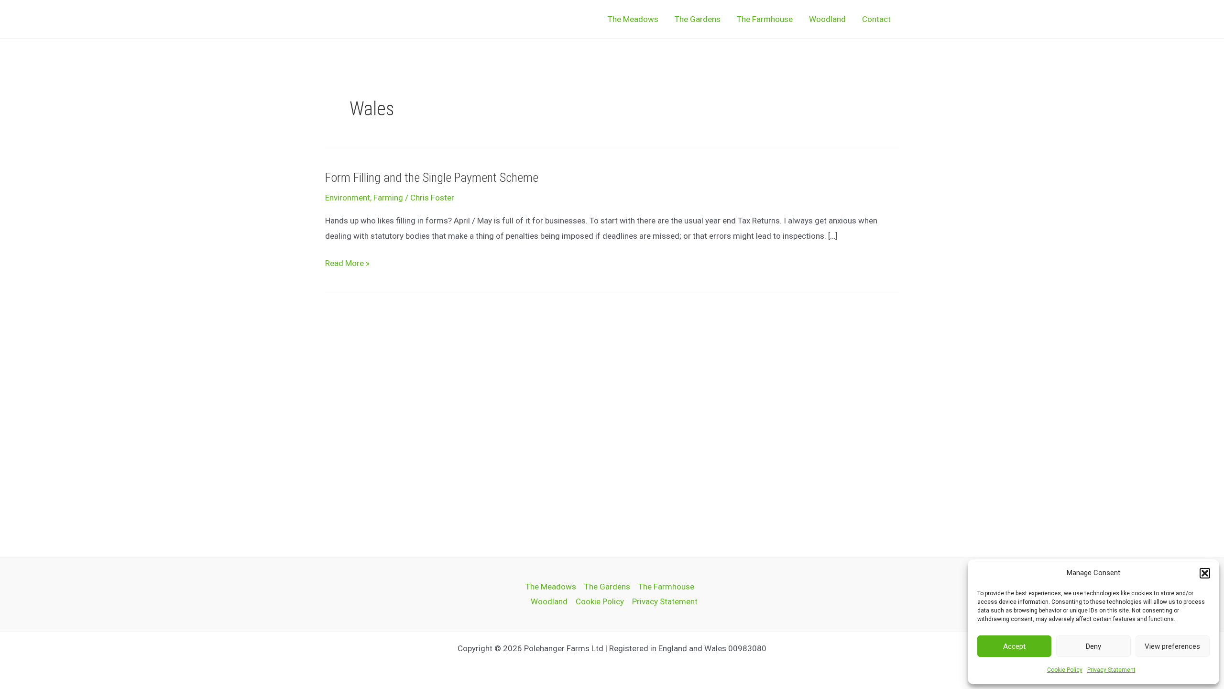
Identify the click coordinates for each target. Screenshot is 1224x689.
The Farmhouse (765, 19)
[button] (1205, 573)
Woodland (827, 19)
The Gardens (698, 19)
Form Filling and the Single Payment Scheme (431, 177)
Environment (347, 197)
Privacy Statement (1111, 670)
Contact (876, 19)
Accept (1014, 646)
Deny (1093, 646)
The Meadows (633, 19)
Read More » (347, 263)
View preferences (1172, 646)
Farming (388, 197)
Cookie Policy (1064, 670)
